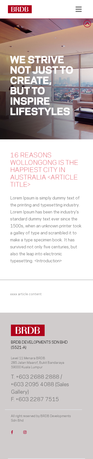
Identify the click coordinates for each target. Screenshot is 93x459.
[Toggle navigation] (78, 9)
